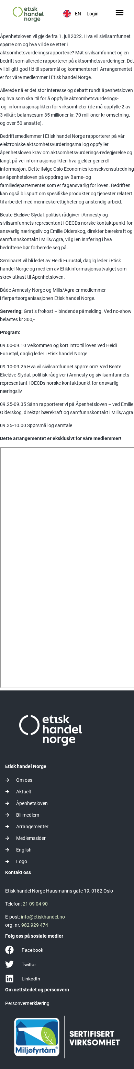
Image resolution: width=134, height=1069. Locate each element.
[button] (119, 13)
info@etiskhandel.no (42, 917)
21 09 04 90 (35, 904)
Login (93, 13)
